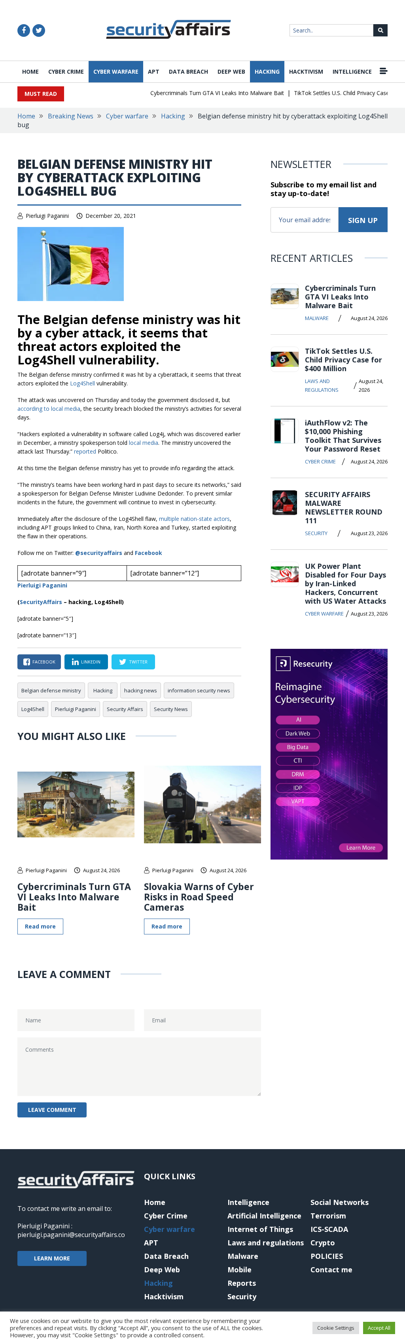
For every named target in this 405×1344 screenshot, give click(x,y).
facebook (43, 662)
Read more (40, 926)
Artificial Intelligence (264, 1215)
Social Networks (339, 1202)
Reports (241, 1283)
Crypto (322, 1242)
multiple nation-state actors (194, 518)
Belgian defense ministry (51, 690)
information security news (199, 690)
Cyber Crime (66, 71)
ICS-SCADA (329, 1229)
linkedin (90, 662)
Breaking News (70, 116)
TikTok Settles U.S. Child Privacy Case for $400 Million (343, 359)
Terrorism (328, 1215)
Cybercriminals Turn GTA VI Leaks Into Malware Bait (207, 93)
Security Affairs (125, 709)
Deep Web (231, 71)
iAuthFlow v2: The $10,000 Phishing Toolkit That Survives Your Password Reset (343, 436)
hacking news (140, 690)
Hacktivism (306, 71)
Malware (317, 318)
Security (316, 533)
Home (30, 71)
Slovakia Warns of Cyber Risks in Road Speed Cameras (199, 896)
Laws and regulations (322, 385)
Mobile (239, 1269)
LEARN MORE (52, 1258)
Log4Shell (82, 383)
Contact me (331, 1269)
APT (153, 71)
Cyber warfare (115, 71)
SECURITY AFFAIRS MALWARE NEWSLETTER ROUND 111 (343, 507)
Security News (171, 709)
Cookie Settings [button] (335, 1327)
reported (85, 451)
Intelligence (352, 71)
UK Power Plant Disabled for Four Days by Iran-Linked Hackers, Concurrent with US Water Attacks (345, 583)
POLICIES (326, 1256)
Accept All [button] (379, 1327)
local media (143, 442)
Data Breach (188, 71)
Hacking (267, 71)
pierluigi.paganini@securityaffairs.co (71, 1234)
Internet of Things (260, 1229)
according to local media (48, 408)
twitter (138, 662)
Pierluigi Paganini (47, 215)
